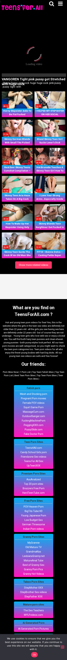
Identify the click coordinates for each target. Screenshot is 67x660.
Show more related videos (33, 265)
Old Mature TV (33, 547)
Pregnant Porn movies (33, 398)
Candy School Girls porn (33, 452)
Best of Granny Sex (33, 565)
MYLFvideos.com (33, 614)
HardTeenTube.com (33, 492)
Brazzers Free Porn (33, 488)
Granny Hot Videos (33, 573)
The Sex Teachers (33, 610)
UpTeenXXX (33, 465)
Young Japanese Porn (33, 515)
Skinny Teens (10, 83)
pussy (5, 86)
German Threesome (33, 524)
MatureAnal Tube (33, 560)
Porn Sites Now (10, 372)
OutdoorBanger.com (33, 416)
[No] (62, 647)
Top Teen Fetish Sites (43, 372)
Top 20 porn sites (33, 483)
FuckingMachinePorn (33, 420)
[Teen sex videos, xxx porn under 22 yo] (22, 7)
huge (33, 83)
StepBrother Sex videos (33, 592)
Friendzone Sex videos (33, 456)
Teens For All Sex (33, 461)
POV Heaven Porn (34, 506)
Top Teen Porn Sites (47, 375)
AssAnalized (33, 479)
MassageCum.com (33, 411)
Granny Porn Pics (33, 569)
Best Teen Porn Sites (24, 375)
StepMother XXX (33, 587)
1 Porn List (25, 372)
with (18, 86)
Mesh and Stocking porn (33, 394)
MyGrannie (34, 542)
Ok (34, 654)
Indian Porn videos (33, 528)
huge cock (42, 83)
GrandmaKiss (33, 551)
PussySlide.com (34, 429)
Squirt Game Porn (34, 407)
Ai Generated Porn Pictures (33, 628)
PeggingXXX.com (33, 425)
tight (12, 86)
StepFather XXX (33, 596)
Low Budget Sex (33, 520)
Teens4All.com (33, 447)
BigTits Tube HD (34, 511)
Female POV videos (33, 402)
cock (26, 83)
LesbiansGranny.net (34, 556)
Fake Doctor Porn (33, 434)
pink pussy (55, 83)
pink (20, 83)
